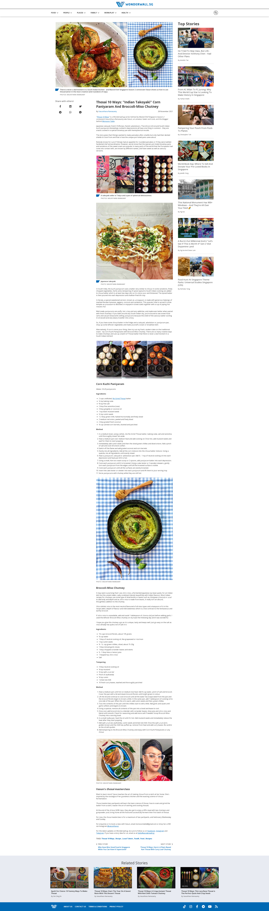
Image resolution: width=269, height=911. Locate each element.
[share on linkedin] (70, 106)
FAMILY (94, 13)
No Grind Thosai (119, 398)
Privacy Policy (116, 906)
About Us (68, 906)
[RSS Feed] (216, 906)
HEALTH (125, 13)
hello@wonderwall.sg (146, 833)
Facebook (151, 831)
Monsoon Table (108, 121)
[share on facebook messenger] (80, 112)
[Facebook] (197, 906)
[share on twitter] (80, 106)
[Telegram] (203, 906)
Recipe (118, 838)
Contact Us (80, 906)
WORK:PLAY (109, 13)
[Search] (216, 13)
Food (142, 838)
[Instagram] (190, 906)
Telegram (100, 833)
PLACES (80, 13)
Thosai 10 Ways (103, 117)
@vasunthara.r (113, 826)
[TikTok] (184, 906)
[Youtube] (210, 906)
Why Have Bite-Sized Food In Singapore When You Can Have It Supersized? (114, 846)
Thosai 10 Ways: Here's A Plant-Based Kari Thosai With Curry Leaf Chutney (155, 846)
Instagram (160, 831)
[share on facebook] (60, 106)
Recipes (149, 838)
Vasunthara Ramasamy (108, 111)
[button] (54, 13)
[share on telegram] (60, 112)
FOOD (53, 13)
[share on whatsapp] (70, 112)
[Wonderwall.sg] (134, 4)
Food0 (136, 838)
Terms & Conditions (97, 906)
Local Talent (127, 838)
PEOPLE (66, 13)
